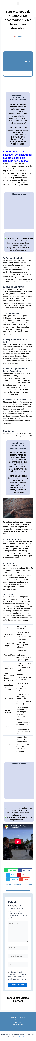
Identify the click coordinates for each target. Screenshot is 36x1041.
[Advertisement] (15, 61)
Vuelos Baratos (18, 1024)
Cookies (18, 1020)
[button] (18, 3)
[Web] (18, 965)
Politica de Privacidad (18, 1017)
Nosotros (18, 1022)
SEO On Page (23, 1037)
